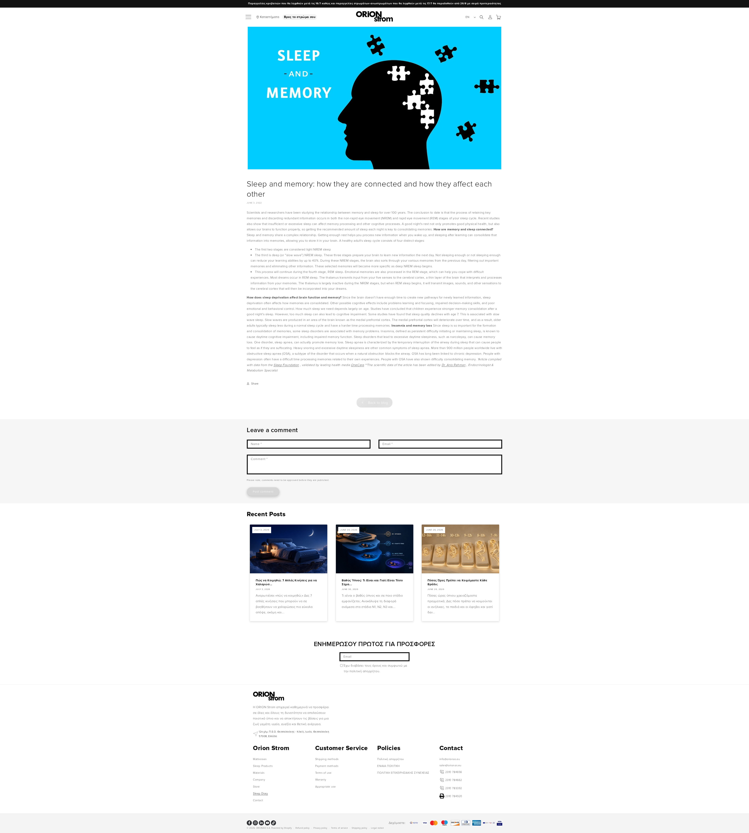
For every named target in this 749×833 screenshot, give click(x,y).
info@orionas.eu (449, 759)
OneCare (357, 365)
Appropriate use (325, 786)
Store (256, 786)
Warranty (320, 779)
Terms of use (323, 772)
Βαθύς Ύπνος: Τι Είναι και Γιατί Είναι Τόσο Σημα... (372, 582)
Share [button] (255, 383)
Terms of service (339, 828)
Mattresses (260, 759)
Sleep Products (262, 765)
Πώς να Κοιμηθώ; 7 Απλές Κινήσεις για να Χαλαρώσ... (286, 582)
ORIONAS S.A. (263, 828)
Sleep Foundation (286, 365)
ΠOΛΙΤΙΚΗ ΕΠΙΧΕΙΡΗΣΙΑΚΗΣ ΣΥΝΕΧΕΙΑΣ (403, 772)
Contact (258, 800)
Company (259, 779)
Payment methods (326, 765)
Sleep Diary (260, 793)
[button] (248, 17)
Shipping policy (359, 828)
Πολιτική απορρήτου (390, 759)
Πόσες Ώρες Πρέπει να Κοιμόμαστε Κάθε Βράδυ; (457, 582)
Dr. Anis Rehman (454, 365)
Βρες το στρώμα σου (300, 17)
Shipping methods (327, 759)
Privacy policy (320, 828)
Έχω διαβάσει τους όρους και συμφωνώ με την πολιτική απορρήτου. (375, 668)
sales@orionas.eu (450, 765)
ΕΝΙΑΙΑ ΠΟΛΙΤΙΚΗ (388, 765)
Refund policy (303, 828)
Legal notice (377, 828)
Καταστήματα (269, 17)
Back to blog (378, 403)
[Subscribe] (405, 656)
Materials (258, 772)
